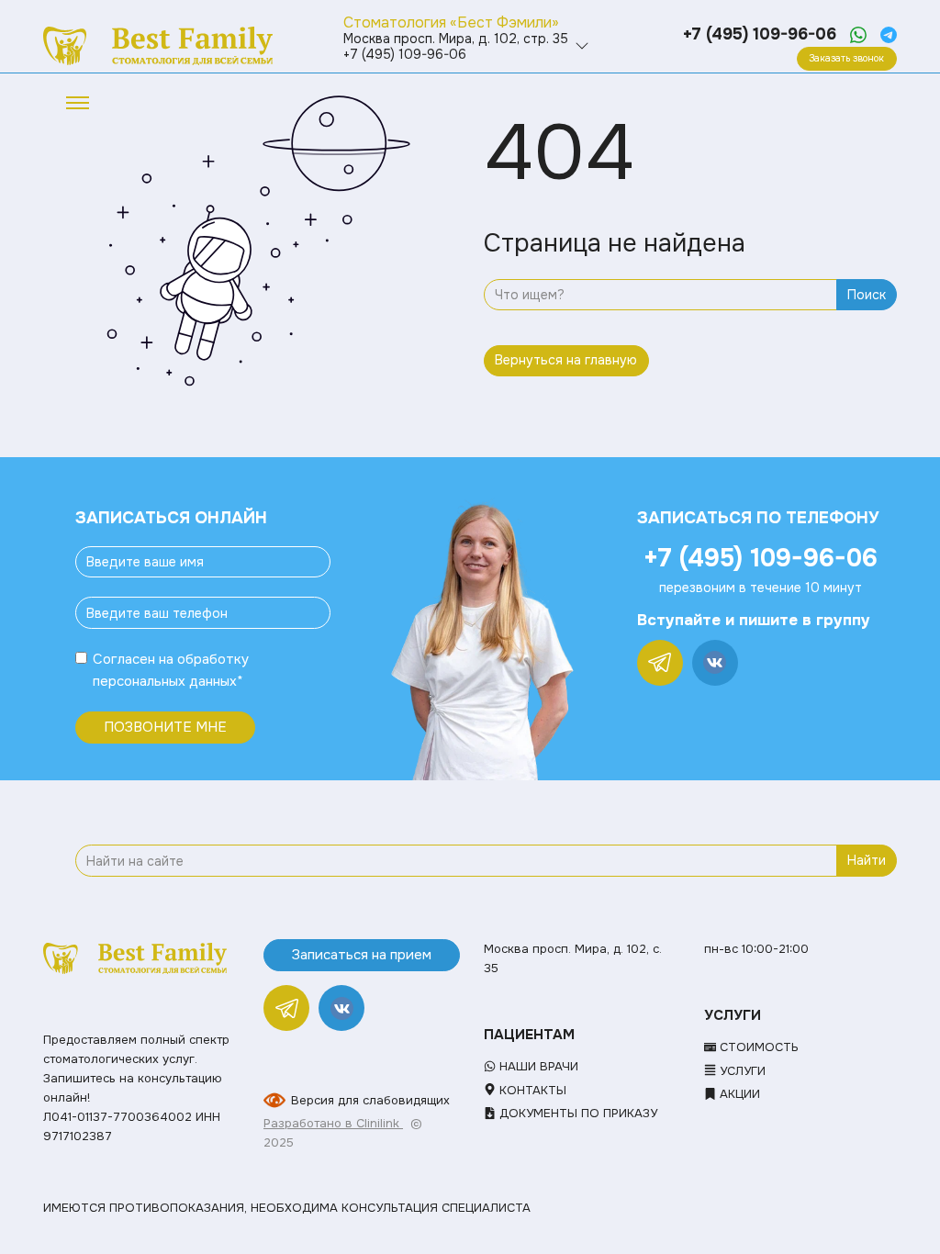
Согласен (124, 659)
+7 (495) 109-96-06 (759, 34)
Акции (738, 1094)
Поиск (866, 294)
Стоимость (757, 1047)
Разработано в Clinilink (333, 1123)
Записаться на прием (361, 955)
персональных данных (165, 681)
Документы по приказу (576, 1113)
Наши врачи (537, 1066)
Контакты (531, 1090)
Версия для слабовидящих (370, 1100)
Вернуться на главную (566, 360)
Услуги (741, 1071)
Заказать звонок (846, 58)
